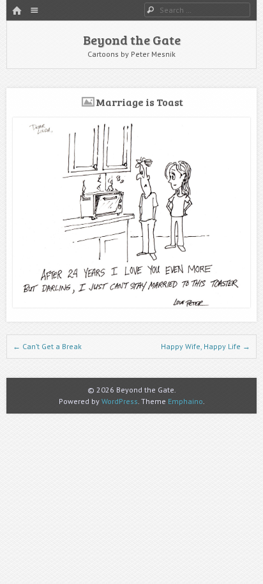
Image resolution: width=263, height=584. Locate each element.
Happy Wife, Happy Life (205, 346)
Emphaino (185, 401)
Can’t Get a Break (47, 346)
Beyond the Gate (132, 40)
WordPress (119, 401)
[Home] (17, 11)
